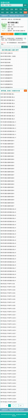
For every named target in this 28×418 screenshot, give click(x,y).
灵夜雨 (12, 25)
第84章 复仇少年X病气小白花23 (8, 352)
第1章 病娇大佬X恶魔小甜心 (7, 94)
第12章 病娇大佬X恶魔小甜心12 (8, 128)
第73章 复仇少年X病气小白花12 (8, 318)
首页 (2, 9)
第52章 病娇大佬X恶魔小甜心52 (8, 252)
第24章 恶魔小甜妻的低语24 (7, 165)
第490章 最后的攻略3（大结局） (8, 56)
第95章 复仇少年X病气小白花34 (8, 386)
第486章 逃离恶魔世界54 (7, 68)
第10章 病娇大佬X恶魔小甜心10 (8, 122)
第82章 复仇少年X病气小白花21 (8, 346)
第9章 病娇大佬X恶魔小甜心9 (8, 119)
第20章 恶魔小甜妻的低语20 (7, 153)
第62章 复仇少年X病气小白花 (8, 283)
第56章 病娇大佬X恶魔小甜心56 (8, 265)
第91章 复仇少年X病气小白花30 (8, 374)
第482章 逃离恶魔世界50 (7, 81)
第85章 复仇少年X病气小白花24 (8, 355)
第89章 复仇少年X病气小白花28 (8, 367)
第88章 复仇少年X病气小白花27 (8, 364)
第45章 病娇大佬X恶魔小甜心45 (8, 231)
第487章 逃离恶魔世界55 (7, 65)
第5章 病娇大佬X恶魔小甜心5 (8, 106)
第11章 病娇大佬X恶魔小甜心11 (8, 125)
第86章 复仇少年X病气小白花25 (8, 358)
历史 (21, 9)
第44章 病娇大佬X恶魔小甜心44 (8, 227)
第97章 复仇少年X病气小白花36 (8, 392)
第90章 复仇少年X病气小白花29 (8, 370)
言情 (7, 12)
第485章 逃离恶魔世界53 (7, 72)
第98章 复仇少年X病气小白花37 (8, 395)
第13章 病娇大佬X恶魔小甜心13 (8, 131)
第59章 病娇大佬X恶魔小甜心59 (8, 274)
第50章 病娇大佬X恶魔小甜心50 (8, 246)
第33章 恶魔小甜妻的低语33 (7, 193)
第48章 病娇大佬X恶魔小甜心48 (8, 240)
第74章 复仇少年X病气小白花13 (8, 321)
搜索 (25, 5)
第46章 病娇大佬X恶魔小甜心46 (8, 234)
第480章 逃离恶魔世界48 (7, 87)
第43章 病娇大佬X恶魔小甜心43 (8, 224)
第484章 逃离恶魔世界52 (7, 75)
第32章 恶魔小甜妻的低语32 (7, 190)
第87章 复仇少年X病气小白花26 (8, 361)
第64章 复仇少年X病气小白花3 (8, 290)
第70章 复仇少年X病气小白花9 (8, 308)
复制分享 (24, 47)
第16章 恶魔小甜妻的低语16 (7, 140)
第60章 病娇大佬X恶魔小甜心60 (8, 277)
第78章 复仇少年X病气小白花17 (8, 333)
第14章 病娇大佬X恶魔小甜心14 (8, 134)
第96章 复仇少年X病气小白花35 (8, 389)
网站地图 (14, 415)
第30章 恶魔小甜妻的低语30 (7, 184)
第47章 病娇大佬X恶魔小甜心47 (8, 237)
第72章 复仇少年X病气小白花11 (8, 314)
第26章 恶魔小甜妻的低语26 (7, 171)
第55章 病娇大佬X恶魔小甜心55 (8, 262)
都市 (16, 9)
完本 (21, 12)
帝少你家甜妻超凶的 (12, 42)
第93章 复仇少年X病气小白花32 (8, 380)
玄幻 (7, 9)
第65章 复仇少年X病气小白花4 (8, 293)
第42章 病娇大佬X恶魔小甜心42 (8, 221)
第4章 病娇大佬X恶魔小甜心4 (8, 103)
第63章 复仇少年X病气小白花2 (8, 286)
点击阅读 (21, 34)
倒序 (25, 90)
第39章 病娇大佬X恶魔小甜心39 (8, 212)
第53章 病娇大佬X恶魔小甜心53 (8, 255)
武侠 (11, 9)
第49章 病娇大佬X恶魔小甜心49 (8, 243)
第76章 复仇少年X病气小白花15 (8, 327)
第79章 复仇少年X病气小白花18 (8, 336)
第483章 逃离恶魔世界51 (7, 78)
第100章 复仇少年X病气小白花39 (9, 402)
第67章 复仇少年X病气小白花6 (8, 299)
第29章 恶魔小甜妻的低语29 (7, 181)
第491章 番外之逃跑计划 (19, 30)
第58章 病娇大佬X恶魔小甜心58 (8, 271)
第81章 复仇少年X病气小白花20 (8, 342)
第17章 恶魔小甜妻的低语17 (7, 143)
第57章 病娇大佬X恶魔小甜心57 (8, 268)
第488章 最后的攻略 (5, 62)
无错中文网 (5, 2)
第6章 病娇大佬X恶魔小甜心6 (8, 109)
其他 (11, 12)
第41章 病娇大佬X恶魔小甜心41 (8, 218)
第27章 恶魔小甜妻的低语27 (7, 175)
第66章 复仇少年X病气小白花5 (8, 296)
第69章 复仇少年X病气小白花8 (8, 305)
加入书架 (7, 34)
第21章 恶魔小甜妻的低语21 (7, 156)
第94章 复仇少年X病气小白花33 (8, 383)
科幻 (2, 12)
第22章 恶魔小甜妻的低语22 (7, 159)
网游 (25, 9)
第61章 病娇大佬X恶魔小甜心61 (8, 280)
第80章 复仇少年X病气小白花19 (8, 339)
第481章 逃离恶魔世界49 (7, 84)
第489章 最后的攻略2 (6, 59)
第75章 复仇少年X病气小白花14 (8, 324)
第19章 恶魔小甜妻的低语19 (7, 150)
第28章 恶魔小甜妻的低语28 (7, 178)
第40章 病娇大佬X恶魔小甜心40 (8, 215)
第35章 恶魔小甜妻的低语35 (7, 199)
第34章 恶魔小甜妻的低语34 (7, 196)
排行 (16, 12)
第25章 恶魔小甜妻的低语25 (7, 168)
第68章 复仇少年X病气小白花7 (8, 302)
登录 (25, 12)
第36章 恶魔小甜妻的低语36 (7, 203)
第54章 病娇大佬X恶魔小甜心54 (8, 258)
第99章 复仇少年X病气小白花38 (8, 398)
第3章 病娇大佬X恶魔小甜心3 (8, 100)
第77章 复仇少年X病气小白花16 (8, 330)
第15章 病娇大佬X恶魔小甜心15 (8, 137)
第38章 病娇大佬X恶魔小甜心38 (8, 209)
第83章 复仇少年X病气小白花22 (8, 349)
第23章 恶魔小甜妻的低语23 (7, 162)
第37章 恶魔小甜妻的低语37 (7, 206)
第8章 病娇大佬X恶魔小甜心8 (8, 115)
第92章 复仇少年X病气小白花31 (8, 377)
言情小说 (10, 19)
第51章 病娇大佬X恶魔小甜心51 (8, 249)
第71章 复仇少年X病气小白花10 (8, 311)
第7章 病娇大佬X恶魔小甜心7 (8, 112)
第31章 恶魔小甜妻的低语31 (7, 187)
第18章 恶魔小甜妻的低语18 (7, 147)
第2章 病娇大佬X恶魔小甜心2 (8, 97)
